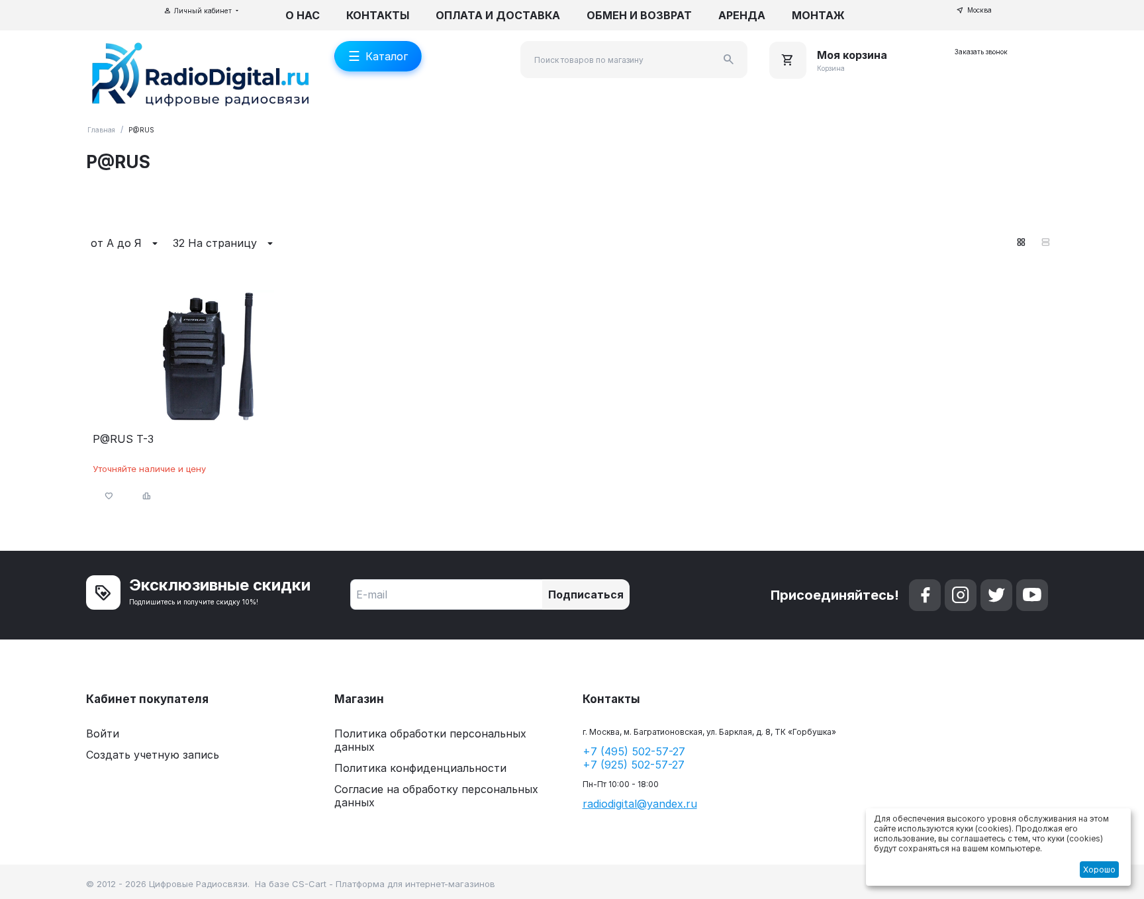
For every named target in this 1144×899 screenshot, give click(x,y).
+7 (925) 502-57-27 (634, 764)
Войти (102, 733)
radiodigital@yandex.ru (640, 803)
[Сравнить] (147, 496)
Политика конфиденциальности (420, 768)
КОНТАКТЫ (377, 15)
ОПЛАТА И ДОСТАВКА (498, 15)
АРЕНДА (741, 15)
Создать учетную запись (152, 754)
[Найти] (728, 59)
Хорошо (1099, 870)
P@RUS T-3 (123, 439)
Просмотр (207, 405)
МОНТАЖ (818, 15)
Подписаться (586, 594)
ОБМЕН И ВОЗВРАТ (639, 15)
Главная (101, 130)
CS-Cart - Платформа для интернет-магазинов (393, 883)
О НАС (302, 15)
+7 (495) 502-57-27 (634, 751)
